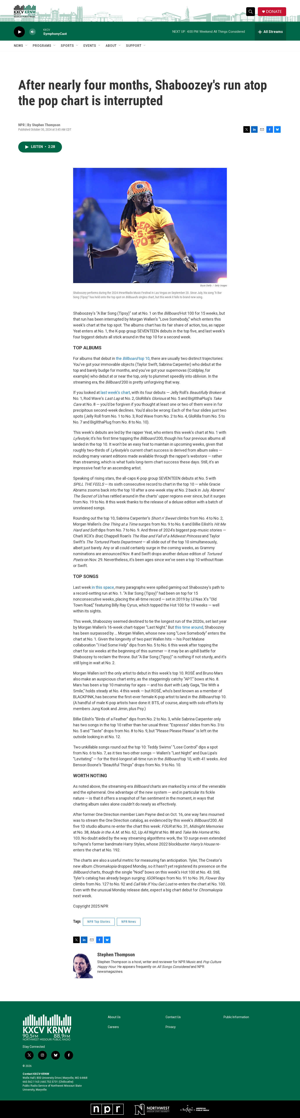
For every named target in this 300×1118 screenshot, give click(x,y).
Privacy (171, 1027)
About (111, 45)
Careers (113, 1027)
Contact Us (173, 1017)
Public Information (236, 1017)
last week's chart (115, 392)
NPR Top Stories (98, 921)
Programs (42, 45)
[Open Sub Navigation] (26, 45)
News (18, 45)
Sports (67, 45)
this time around (189, 627)
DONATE (274, 11)
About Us (114, 1017)
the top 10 (133, 358)
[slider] (39, 31)
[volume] (32, 32)
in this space (103, 587)
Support (133, 45)
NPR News (128, 921)
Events (89, 45)
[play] (19, 31)
